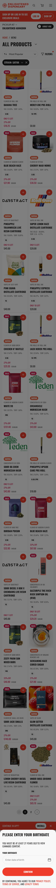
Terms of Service (10, 884)
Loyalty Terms (32, 884)
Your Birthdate (9, 852)
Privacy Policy (43, 881)
